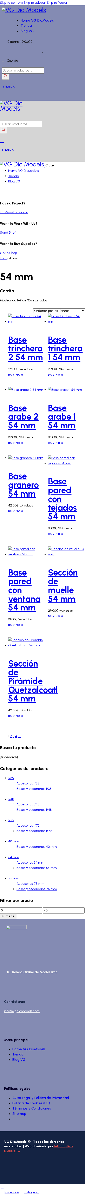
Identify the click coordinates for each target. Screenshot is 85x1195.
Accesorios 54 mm (30, 862)
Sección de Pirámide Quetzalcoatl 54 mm (33, 681)
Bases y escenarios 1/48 (34, 810)
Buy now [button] (16, 374)
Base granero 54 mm (23, 484)
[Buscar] (5, 77)
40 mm (13, 841)
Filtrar (8, 916)
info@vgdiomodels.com (22, 1011)
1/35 (11, 778)
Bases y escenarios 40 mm (37, 847)
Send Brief (8, 232)
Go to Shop (8, 253)
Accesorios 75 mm (31, 884)
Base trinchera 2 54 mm (25, 348)
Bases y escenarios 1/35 (34, 789)
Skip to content (11, 3)
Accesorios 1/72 (28, 825)
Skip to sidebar (35, 3)
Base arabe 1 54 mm (62, 416)
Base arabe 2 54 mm (23, 416)
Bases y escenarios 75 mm (37, 889)
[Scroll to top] (2, 1187)
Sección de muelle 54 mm (63, 585)
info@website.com (14, 212)
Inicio (3, 258)
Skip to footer (57, 3)
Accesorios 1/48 (28, 804)
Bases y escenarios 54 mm (37, 868)
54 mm (13, 857)
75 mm (13, 878)
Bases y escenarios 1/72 (34, 831)
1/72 (11, 820)
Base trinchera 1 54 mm (65, 348)
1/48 (11, 799)
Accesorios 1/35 (28, 783)
